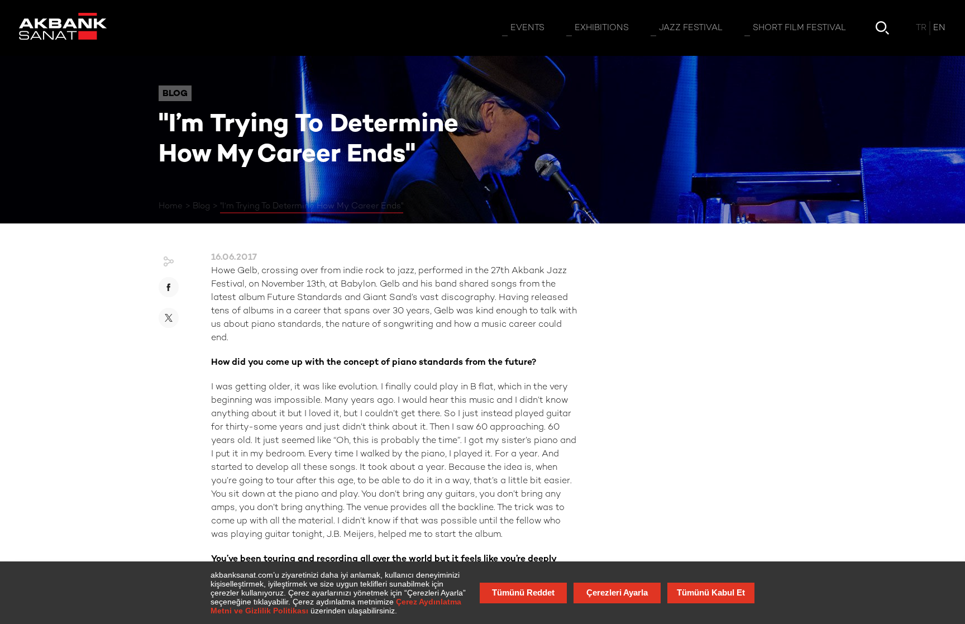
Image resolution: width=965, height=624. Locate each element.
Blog (201, 206)
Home (171, 206)
